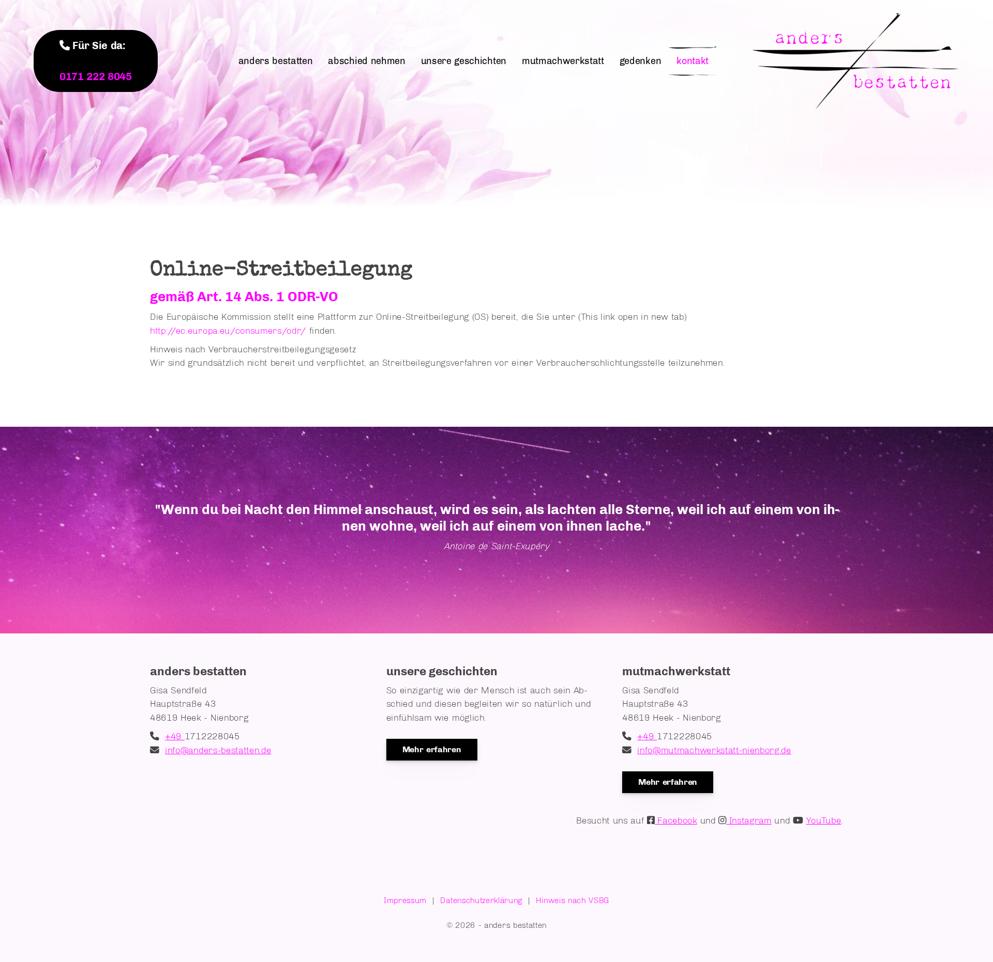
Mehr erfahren (431, 749)
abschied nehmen (366, 61)
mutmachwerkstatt (563, 61)
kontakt (692, 61)
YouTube (823, 820)
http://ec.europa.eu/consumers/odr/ (228, 330)
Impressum (405, 900)
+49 (175, 736)
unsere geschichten (463, 61)
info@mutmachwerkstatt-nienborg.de (714, 749)
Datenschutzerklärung (481, 900)
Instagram (749, 820)
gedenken (640, 61)
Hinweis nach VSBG (572, 900)
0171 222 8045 (95, 76)
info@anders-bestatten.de (218, 749)
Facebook (676, 820)
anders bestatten (275, 61)
